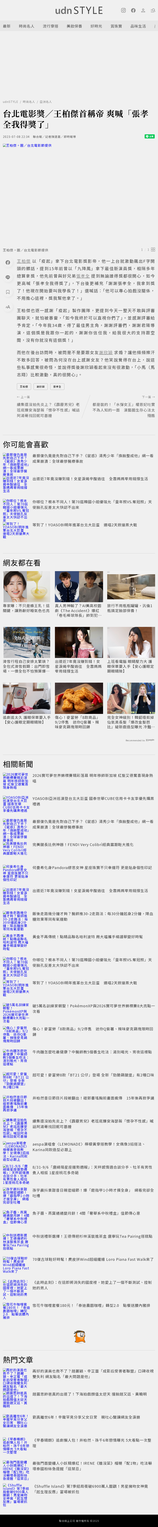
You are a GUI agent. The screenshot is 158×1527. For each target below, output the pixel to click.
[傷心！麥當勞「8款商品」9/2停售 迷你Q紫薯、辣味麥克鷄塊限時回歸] (16, 1035)
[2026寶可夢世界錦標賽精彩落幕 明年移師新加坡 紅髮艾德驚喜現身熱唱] (16, 782)
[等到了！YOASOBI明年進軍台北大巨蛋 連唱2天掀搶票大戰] (16, 531)
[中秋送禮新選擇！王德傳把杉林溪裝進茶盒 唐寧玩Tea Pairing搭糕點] (16, 1242)
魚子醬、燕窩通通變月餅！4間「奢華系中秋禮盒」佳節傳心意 (86, 1213)
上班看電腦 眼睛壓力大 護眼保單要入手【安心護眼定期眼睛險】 (130, 666)
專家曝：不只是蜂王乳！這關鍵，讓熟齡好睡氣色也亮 (26, 608)
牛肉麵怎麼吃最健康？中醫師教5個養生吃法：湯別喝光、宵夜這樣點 (92, 1051)
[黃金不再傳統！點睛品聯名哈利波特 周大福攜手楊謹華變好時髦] (16, 943)
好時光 (96, 26)
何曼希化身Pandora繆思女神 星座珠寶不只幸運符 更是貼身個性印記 (92, 867)
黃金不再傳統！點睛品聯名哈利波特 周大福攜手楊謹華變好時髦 (88, 936)
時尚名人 (27, 26)
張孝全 (57, 386)
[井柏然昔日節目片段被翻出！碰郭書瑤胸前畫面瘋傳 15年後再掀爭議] (16, 1104)
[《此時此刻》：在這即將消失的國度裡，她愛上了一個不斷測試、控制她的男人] (16, 1288)
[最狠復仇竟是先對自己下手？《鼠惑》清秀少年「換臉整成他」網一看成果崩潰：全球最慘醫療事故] (16, 462)
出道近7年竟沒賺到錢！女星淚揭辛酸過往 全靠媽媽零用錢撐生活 (90, 478)
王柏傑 (24, 386)
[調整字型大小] (8, 307)
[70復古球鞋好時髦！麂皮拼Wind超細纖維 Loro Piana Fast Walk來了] (16, 1265)
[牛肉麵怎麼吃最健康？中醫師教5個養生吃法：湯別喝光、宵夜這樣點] (16, 1058)
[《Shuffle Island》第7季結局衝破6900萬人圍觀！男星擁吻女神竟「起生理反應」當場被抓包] (16, 1492)
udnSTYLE (10, 101)
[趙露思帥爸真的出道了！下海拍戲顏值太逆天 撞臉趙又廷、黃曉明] (16, 1400)
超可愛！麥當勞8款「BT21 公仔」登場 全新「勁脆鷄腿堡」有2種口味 (93, 1074)
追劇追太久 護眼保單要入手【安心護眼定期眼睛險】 (27, 720)
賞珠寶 (116, 26)
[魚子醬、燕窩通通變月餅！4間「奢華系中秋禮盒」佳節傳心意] (16, 1219)
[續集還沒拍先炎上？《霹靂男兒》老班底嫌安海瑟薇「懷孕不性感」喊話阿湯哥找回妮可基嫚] (16, 1127)
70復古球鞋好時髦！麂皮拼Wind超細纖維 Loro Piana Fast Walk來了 (93, 1259)
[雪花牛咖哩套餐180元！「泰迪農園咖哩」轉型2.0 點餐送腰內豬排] (16, 1312)
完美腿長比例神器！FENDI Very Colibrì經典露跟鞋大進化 (83, 844)
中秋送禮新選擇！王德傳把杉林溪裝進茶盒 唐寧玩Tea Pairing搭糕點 (93, 1236)
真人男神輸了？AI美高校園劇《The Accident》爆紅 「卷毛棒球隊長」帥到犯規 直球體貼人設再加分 (78, 610)
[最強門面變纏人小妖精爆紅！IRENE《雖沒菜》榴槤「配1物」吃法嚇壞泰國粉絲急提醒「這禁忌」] (16, 1469)
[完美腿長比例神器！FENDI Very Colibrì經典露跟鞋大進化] (16, 851)
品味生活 (138, 26)
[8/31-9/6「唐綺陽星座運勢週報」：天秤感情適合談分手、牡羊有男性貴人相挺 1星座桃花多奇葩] (16, 1173)
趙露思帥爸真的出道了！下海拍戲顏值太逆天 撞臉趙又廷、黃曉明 (90, 1394)
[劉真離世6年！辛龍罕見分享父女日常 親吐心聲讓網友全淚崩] (16, 1423)
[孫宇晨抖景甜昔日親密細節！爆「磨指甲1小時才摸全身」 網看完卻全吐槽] (16, 1196)
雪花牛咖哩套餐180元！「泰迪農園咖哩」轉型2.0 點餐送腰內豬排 (91, 1305)
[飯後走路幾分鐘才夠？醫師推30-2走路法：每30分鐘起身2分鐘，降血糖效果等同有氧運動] (16, 920)
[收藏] (8, 292)
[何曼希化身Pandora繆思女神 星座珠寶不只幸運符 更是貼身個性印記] (16, 874)
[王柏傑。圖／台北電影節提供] (79, 194)
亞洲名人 (46, 101)
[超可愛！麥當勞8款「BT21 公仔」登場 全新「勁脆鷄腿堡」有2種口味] (16, 1081)
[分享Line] (8, 277)
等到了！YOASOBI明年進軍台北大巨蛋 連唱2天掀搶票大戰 (85, 524)
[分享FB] (8, 262)
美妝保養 (74, 26)
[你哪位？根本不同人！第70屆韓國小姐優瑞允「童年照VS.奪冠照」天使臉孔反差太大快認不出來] (16, 508)
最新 (7, 26)
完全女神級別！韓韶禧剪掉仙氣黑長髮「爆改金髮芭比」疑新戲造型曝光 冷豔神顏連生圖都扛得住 (131, 722)
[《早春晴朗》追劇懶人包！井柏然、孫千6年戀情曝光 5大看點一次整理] (16, 1446)
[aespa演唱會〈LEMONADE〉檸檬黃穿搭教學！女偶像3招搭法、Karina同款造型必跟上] (16, 1150)
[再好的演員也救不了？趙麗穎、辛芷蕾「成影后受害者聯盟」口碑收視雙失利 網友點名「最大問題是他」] (16, 1377)
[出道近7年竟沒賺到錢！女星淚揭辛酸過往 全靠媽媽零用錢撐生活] (16, 485)
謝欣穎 (41, 386)
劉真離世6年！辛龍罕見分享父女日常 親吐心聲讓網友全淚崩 (86, 1417)
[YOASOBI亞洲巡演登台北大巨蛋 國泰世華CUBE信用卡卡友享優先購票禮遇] (16, 805)
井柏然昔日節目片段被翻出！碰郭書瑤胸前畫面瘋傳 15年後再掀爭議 (93, 1098)
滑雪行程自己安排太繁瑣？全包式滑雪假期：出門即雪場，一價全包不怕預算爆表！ (26, 666)
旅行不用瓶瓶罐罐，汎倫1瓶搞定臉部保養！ (129, 608)
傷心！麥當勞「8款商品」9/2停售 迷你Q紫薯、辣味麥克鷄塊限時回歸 (77, 722)
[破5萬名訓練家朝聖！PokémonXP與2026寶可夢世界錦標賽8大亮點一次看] (16, 1012)
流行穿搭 (50, 26)
